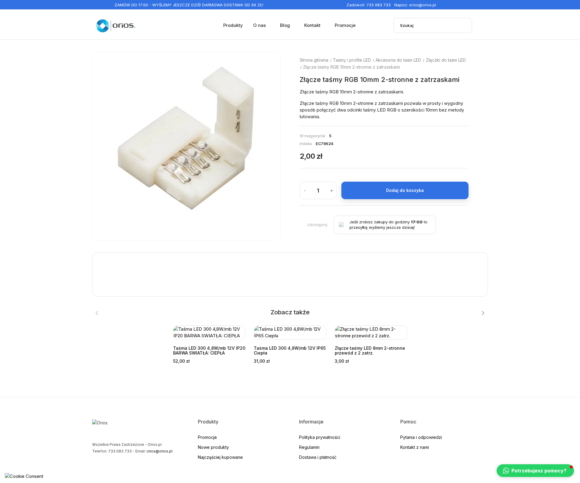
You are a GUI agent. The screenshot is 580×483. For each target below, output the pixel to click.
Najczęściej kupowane (220, 457)
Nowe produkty (213, 447)
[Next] (483, 313)
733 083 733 (378, 4)
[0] (483, 25)
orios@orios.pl (422, 4)
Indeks (306, 143)
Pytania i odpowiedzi (421, 437)
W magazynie (312, 135)
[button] (535, 470)
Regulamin (309, 447)
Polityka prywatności (319, 437)
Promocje (207, 437)
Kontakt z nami (414, 447)
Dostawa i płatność (318, 457)
